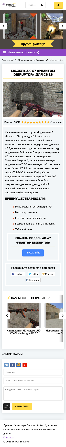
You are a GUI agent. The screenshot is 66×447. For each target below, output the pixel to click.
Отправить (22, 406)
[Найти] (42, 5)
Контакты (8, 437)
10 (48, 122)
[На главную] (8, 5)
